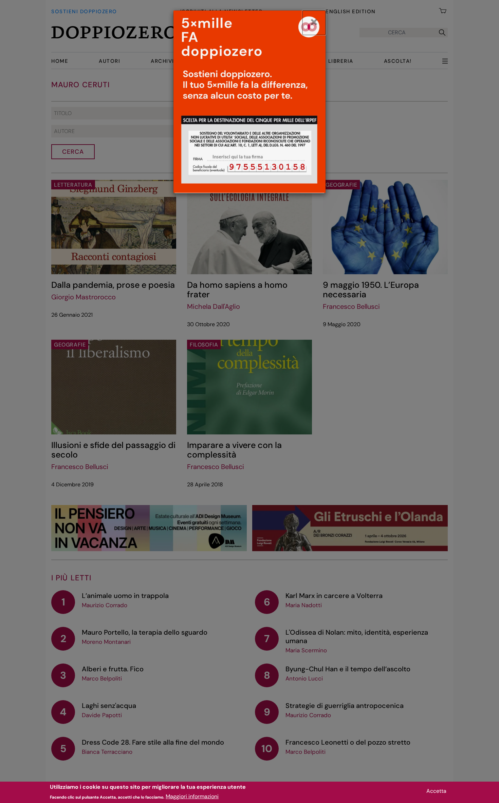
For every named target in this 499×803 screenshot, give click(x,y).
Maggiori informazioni (192, 796)
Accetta (436, 791)
